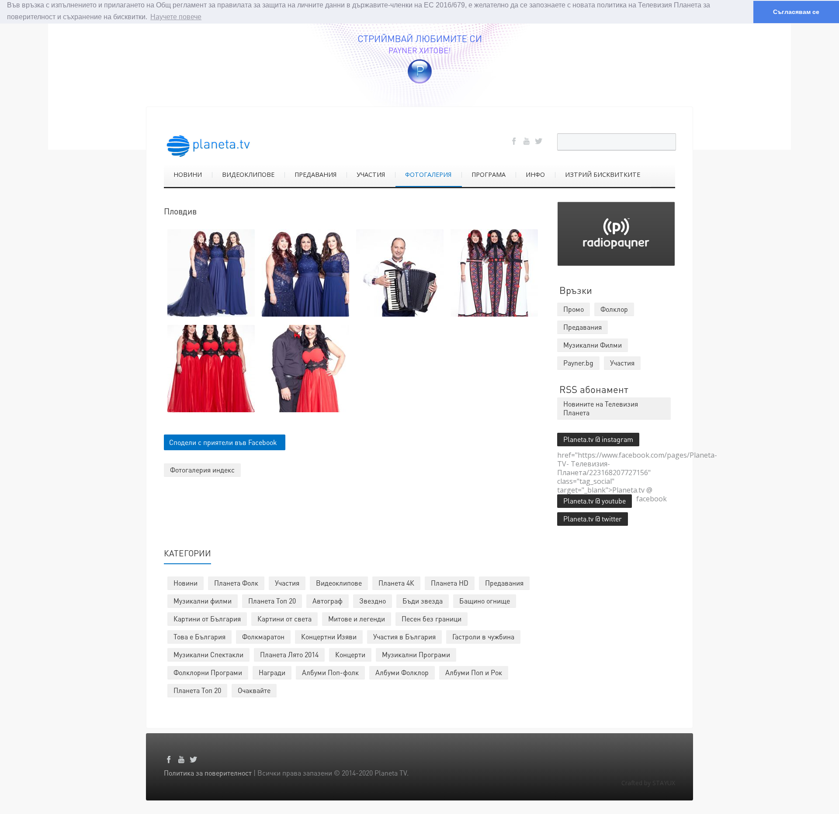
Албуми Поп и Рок (473, 672)
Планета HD (449, 582)
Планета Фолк (236, 582)
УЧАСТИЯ (371, 174)
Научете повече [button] (175, 17)
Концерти (350, 654)
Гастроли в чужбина (483, 636)
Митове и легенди (356, 618)
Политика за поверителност (208, 772)
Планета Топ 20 (272, 600)
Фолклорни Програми (207, 672)
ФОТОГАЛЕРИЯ (428, 174)
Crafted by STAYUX (648, 783)
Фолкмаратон (263, 636)
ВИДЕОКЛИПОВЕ (248, 174)
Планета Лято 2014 (289, 654)
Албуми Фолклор (402, 672)
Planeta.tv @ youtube (594, 500)
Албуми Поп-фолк (330, 672)
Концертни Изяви (329, 636)
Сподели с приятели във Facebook (223, 442)
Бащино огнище (484, 600)
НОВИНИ (187, 174)
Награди (272, 672)
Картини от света (284, 618)
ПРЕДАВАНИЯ (315, 174)
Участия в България (404, 636)
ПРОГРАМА (489, 174)
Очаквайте (254, 690)
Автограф (327, 600)
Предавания (504, 582)
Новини (185, 582)
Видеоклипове (339, 582)
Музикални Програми (416, 654)
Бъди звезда (422, 600)
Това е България (199, 636)
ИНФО (535, 174)
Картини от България (207, 618)
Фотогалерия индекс (202, 469)
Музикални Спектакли (208, 654)
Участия (287, 582)
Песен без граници (431, 618)
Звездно (372, 600)
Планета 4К (396, 582)
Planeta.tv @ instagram (598, 439)
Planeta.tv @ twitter (592, 518)
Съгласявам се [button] (796, 11)
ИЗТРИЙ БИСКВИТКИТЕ (602, 174)
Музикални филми (202, 600)
